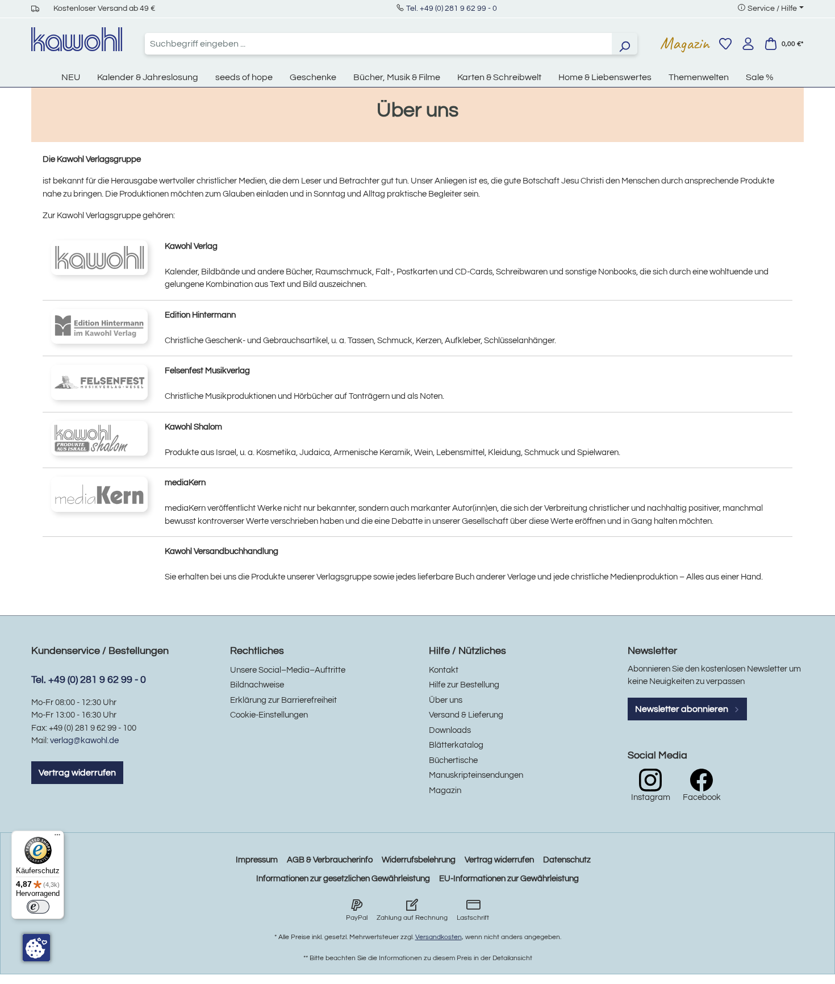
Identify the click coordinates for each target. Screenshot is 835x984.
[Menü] (57, 837)
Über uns (445, 700)
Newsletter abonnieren (682, 709)
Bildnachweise (257, 685)
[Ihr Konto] (748, 44)
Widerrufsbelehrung (419, 860)
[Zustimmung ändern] (36, 947)
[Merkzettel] (725, 44)
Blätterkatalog (456, 745)
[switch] (38, 907)
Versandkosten (438, 937)
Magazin (684, 43)
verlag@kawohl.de (84, 740)
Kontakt (443, 670)
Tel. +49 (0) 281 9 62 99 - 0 (451, 8)
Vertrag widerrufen (77, 772)
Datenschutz (567, 860)
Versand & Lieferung (466, 715)
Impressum (257, 860)
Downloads (450, 730)
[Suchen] (624, 44)
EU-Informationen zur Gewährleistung (509, 878)
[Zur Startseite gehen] (76, 39)
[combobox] (378, 44)
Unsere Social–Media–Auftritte (287, 670)
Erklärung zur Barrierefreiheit (283, 700)
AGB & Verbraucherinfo (330, 860)
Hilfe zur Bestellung (464, 685)
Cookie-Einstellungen (269, 715)
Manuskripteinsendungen (476, 775)
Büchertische (453, 760)
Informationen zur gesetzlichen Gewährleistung (343, 878)
